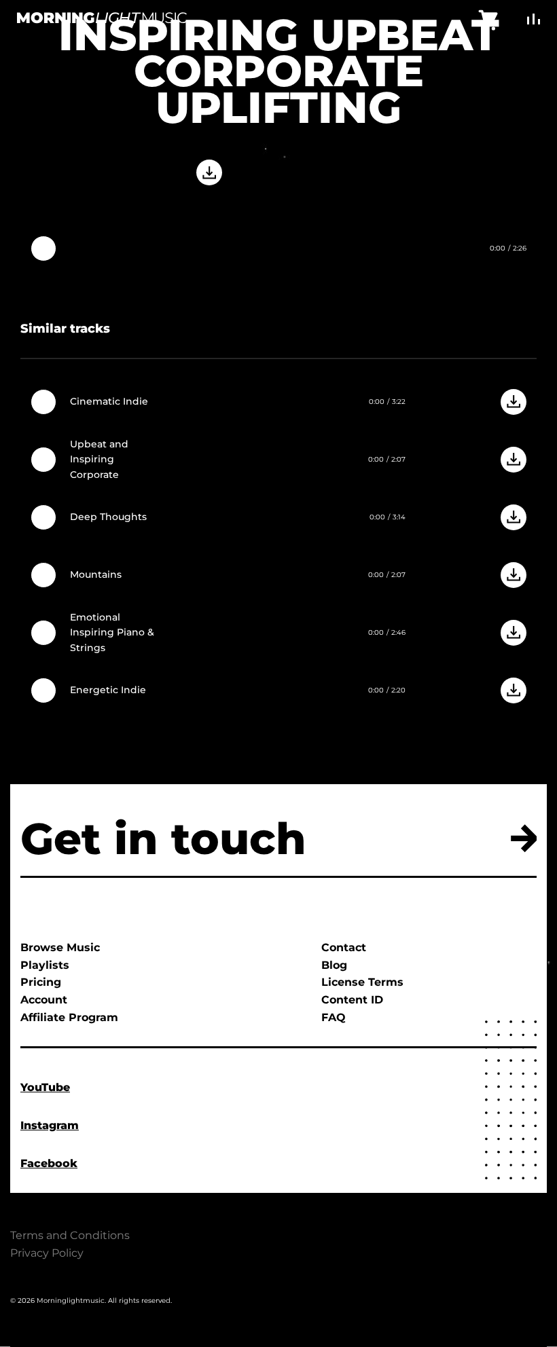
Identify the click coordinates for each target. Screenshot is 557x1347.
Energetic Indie (108, 690)
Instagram (49, 1125)
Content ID (352, 999)
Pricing (40, 982)
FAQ (333, 1017)
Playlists (44, 965)
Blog (334, 965)
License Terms (362, 982)
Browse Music (60, 947)
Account (43, 999)
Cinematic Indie (109, 401)
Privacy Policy (47, 1253)
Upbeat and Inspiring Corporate (99, 459)
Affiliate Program (69, 1017)
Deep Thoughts (108, 517)
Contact (343, 947)
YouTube (45, 1087)
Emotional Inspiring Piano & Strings (112, 632)
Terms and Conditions (70, 1235)
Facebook (48, 1163)
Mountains (96, 574)
